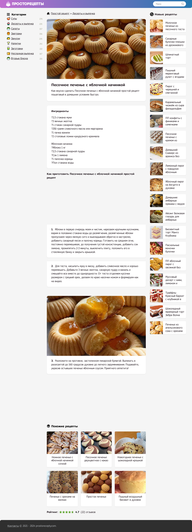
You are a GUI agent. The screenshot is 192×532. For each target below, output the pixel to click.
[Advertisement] (96, 204)
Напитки (16, 43)
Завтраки (16, 33)
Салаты (15, 28)
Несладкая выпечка (22, 53)
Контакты (13, 526)
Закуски (15, 38)
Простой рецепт (60, 13)
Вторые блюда (19, 58)
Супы (14, 18)
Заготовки (17, 48)
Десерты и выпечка (22, 23)
